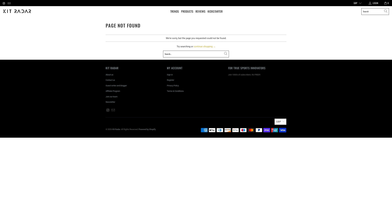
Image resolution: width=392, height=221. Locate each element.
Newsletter (110, 102)
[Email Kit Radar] (9, 3)
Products (187, 11)
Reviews (200, 11)
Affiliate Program (113, 91)
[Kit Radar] (17, 11)
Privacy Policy (173, 85)
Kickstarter (215, 11)
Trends (174, 11)
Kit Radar (116, 129)
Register (170, 80)
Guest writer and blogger (116, 85)
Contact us (110, 80)
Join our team (111, 96)
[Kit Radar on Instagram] (3, 3)
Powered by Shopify (147, 129)
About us (109, 75)
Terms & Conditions (175, 91)
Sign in (170, 75)
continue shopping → (204, 46)
